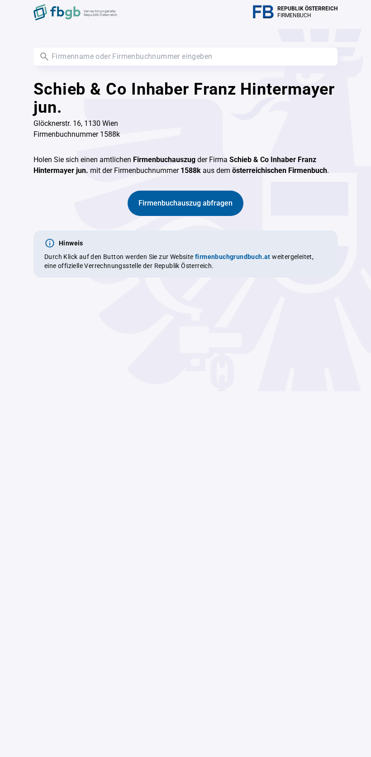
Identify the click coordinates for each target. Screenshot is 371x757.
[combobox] (185, 57)
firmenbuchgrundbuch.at (233, 256)
